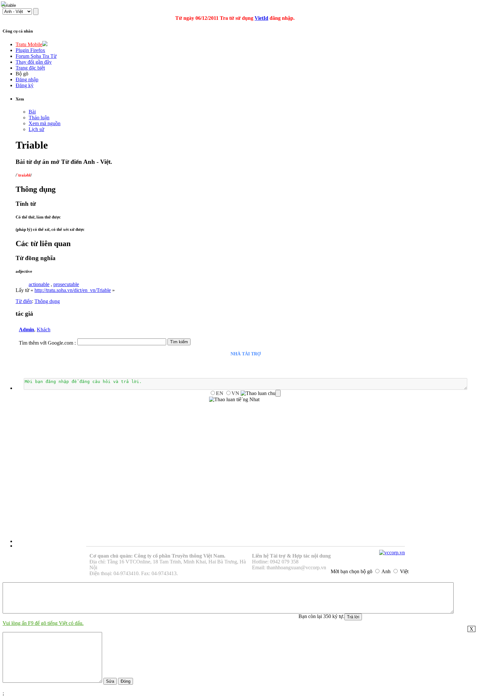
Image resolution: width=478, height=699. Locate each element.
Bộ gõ (22, 73)
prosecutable (66, 284)
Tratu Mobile (29, 44)
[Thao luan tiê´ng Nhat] (234, 399)
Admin (26, 329)
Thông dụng (47, 301)
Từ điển (24, 301)
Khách (43, 329)
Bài (32, 111)
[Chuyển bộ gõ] (4, 4)
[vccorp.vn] (392, 552)
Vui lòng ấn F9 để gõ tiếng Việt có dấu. (43, 623)
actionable (39, 284)
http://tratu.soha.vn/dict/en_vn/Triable (72, 290)
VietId (261, 18)
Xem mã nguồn (44, 123)
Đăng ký (24, 85)
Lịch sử (36, 129)
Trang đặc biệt (30, 68)
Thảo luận (39, 117)
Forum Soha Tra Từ (36, 56)
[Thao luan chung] (261, 393)
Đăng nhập (27, 79)
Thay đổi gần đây (34, 62)
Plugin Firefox (30, 50)
